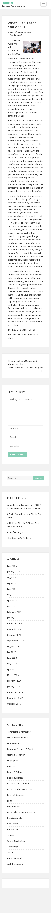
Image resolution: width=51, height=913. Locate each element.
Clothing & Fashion (16, 754)
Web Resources (15, 863)
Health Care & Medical (18, 783)
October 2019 (14, 703)
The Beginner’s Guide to (19, 537)
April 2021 (12, 600)
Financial (11, 766)
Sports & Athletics (16, 840)
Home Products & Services (20, 789)
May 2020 (12, 663)
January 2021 (13, 617)
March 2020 (13, 675)
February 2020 (14, 680)
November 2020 (15, 629)
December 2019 (15, 692)
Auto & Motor (13, 743)
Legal (9, 800)
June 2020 (12, 657)
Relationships (13, 829)
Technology (12, 846)
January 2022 (13, 571)
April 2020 (12, 669)
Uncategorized (14, 858)
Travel (10, 852)
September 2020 (15, 640)
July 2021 (11, 583)
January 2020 (13, 686)
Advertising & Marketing (19, 731)
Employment (13, 760)
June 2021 (12, 588)
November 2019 (15, 698)
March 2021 (13, 606)
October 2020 (14, 634)
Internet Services (15, 795)
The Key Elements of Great (21, 329)
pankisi (7, 3)
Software (11, 835)
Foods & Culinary (15, 772)
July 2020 (11, 652)
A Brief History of (15, 532)
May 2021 (12, 594)
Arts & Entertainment (17, 737)
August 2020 (13, 646)
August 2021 (13, 577)
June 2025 (12, 565)
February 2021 (14, 611)
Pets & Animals (16, 35)
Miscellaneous (14, 806)
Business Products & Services (21, 749)
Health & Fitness (15, 777)
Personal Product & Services (21, 812)
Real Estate (12, 823)
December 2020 (15, 623)
